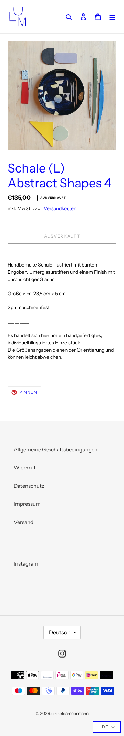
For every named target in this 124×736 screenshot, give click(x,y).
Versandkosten (60, 208)
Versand (23, 522)
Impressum (27, 504)
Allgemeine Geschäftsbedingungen (55, 449)
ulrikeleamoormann (70, 713)
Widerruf (24, 467)
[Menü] (112, 16)
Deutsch (60, 632)
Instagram (26, 563)
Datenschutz (29, 486)
